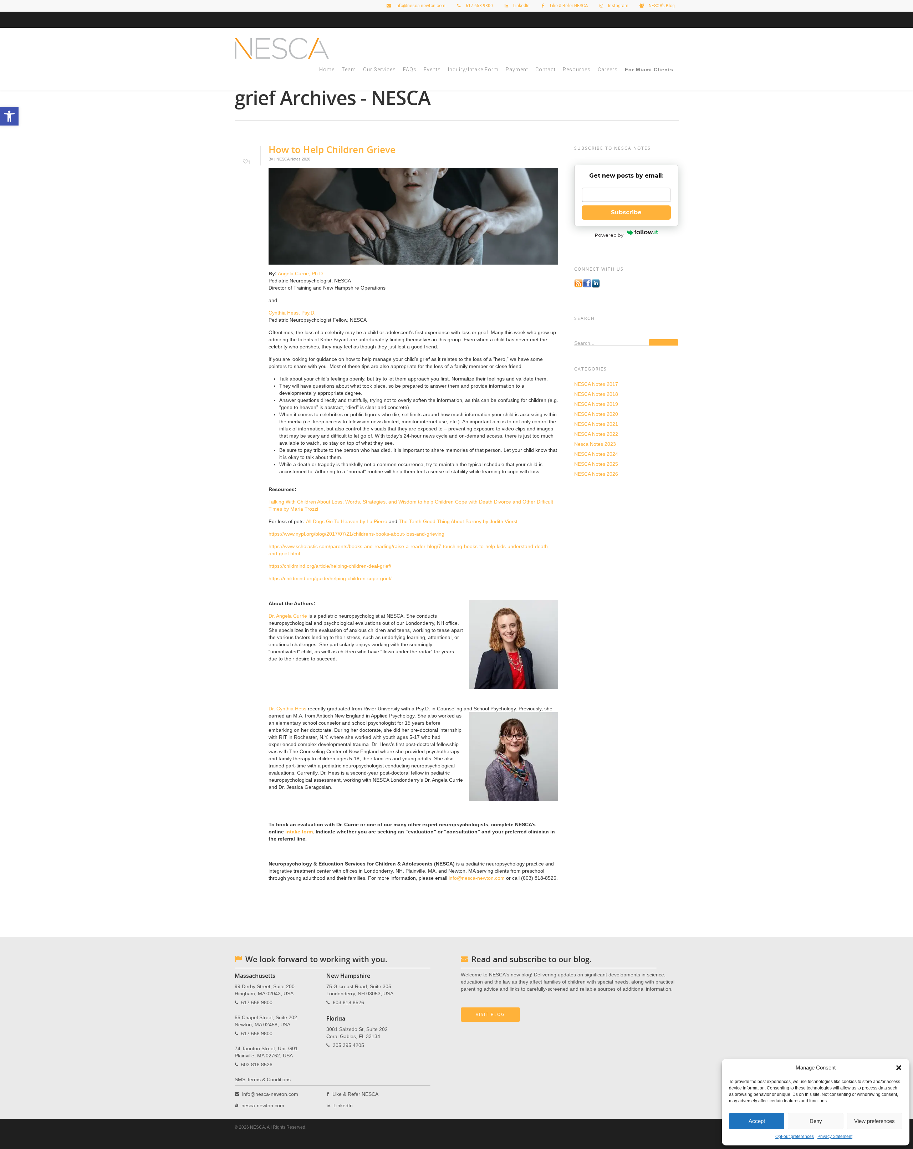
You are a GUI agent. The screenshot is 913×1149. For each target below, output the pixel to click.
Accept (757, 1121)
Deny (816, 1121)
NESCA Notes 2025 (596, 464)
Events (432, 69)
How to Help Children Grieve (332, 149)
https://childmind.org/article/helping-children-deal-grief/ (330, 566)
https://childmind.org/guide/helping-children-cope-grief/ (330, 578)
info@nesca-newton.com (419, 5)
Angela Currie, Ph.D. (301, 273)
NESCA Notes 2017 (596, 384)
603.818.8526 (256, 1064)
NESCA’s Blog (661, 5)
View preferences (874, 1121)
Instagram (617, 5)
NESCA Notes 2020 (293, 159)
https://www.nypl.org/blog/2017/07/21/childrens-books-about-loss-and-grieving (356, 534)
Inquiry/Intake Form (473, 69)
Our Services (379, 69)
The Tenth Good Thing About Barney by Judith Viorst (458, 521)
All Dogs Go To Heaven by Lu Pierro (346, 521)
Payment (517, 69)
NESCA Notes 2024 (596, 454)
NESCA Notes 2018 (596, 394)
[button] (898, 1067)
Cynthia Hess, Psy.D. (292, 313)
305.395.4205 (348, 1045)
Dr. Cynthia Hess (287, 708)
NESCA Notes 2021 (596, 424)
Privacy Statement (834, 1136)
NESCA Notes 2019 (596, 404)
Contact (545, 69)
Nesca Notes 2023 (595, 444)
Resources (577, 69)
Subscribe (626, 212)
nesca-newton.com (262, 1105)
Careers (608, 69)
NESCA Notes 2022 (596, 434)
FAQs (410, 69)
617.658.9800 (256, 1002)
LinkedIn (521, 5)
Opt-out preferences (794, 1136)
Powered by (609, 235)
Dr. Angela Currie (288, 616)
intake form (299, 831)
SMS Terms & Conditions (263, 1079)
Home (327, 69)
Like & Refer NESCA (568, 5)
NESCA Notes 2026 (596, 474)
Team (349, 69)
